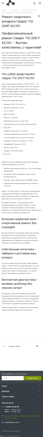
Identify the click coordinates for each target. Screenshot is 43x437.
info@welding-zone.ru (12, 422)
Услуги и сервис (8, 396)
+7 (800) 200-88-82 (12, 407)
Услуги (4, 386)
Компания (5, 391)
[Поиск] (40, 3)
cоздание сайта (11, 436)
